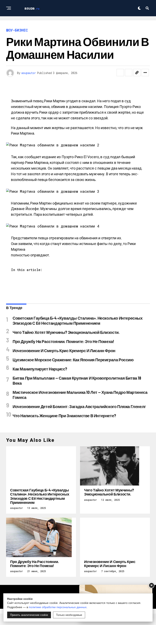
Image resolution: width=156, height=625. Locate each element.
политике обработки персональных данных (58, 607)
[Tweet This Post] (128, 72)
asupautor (28, 73)
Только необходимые (69, 614)
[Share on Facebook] (120, 72)
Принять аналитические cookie (29, 614)
